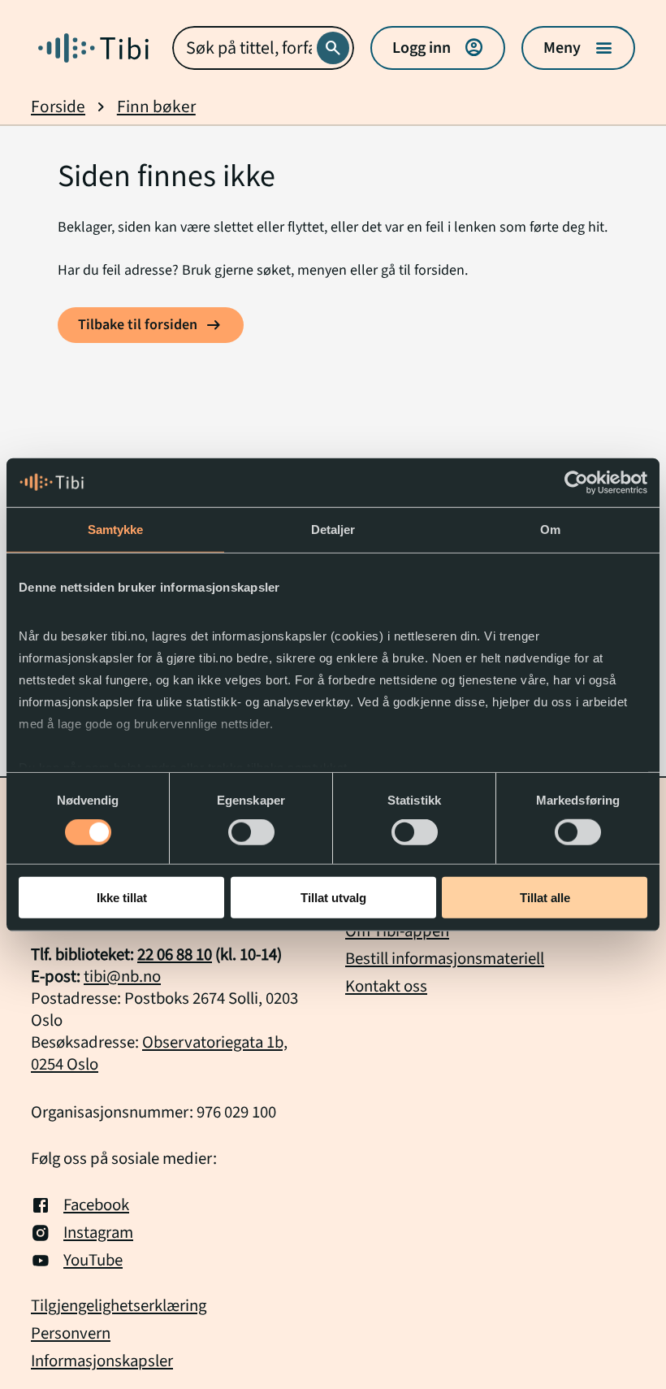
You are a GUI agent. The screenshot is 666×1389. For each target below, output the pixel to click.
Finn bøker (156, 107)
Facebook (96, 1205)
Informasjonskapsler (102, 1361)
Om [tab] (550, 529)
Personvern (70, 1333)
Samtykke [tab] (116, 529)
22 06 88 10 (174, 954)
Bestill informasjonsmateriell (444, 958)
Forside (58, 107)
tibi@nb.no (122, 976)
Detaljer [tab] (333, 529)
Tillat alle (545, 898)
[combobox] (263, 48)
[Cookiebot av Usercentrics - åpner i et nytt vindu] (576, 482)
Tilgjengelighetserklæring (118, 1306)
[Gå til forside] (93, 47)
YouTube (93, 1260)
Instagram (98, 1233)
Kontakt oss (386, 986)
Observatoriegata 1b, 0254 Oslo (159, 1053)
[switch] (251, 832)
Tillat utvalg (333, 898)
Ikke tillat (122, 898)
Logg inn (437, 48)
